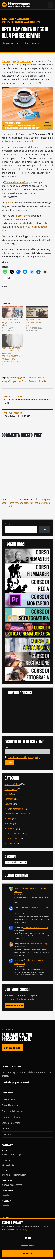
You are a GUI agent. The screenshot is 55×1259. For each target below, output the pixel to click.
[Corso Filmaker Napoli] (28, 570)
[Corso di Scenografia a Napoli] (28, 644)
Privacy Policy (21, 1229)
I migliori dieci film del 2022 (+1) (35, 927)
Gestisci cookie (14, 1005)
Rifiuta (27, 1237)
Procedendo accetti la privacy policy (24, 757)
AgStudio (8, 202)
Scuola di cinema (13, 833)
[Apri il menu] (50, 5)
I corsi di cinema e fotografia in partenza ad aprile (11, 322)
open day (16, 381)
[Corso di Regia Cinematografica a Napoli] (28, 585)
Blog (11, 18)
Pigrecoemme (24, 61)
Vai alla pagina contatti (16, 1082)
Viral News (10, 843)
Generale (9, 803)
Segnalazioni (11, 838)
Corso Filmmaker (10, 1105)
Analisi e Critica (12, 784)
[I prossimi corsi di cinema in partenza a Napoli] (37, 312)
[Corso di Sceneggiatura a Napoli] (28, 614)
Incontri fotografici (14, 808)
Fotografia (10, 798)
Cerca (7, 524)
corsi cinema (29, 377)
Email (7, 747)
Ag (8, 377)
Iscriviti (5, 1195)
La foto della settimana (16, 813)
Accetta (27, 1253)
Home (4, 18)
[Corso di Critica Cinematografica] (28, 629)
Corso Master (8, 1099)
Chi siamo (6, 1134)
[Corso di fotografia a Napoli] (28, 673)
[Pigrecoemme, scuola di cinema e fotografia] (16, 4)
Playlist (8, 818)
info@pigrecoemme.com (14, 1174)
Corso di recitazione (12, 1116)
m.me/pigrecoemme (12, 1184)
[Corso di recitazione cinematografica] (28, 659)
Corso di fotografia (11, 1122)
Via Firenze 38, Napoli (12, 1154)
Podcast (9, 823)
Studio (25, 381)
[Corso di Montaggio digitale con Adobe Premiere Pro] (28, 599)
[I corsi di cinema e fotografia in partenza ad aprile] (12, 312)
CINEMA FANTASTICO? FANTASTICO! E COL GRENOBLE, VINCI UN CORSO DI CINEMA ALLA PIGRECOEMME (12, 353)
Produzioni (10, 828)
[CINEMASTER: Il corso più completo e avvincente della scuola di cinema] (28, 555)
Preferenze (27, 1245)
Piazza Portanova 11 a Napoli (18, 141)
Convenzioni (23, 18)
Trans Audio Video (38, 381)
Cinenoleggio (8, 61)
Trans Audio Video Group (17, 182)
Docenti (5, 1128)
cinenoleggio (16, 377)
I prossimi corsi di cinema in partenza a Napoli (35, 322)
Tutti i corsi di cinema (12, 1111)
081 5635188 (12, 1047)
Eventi (8, 793)
